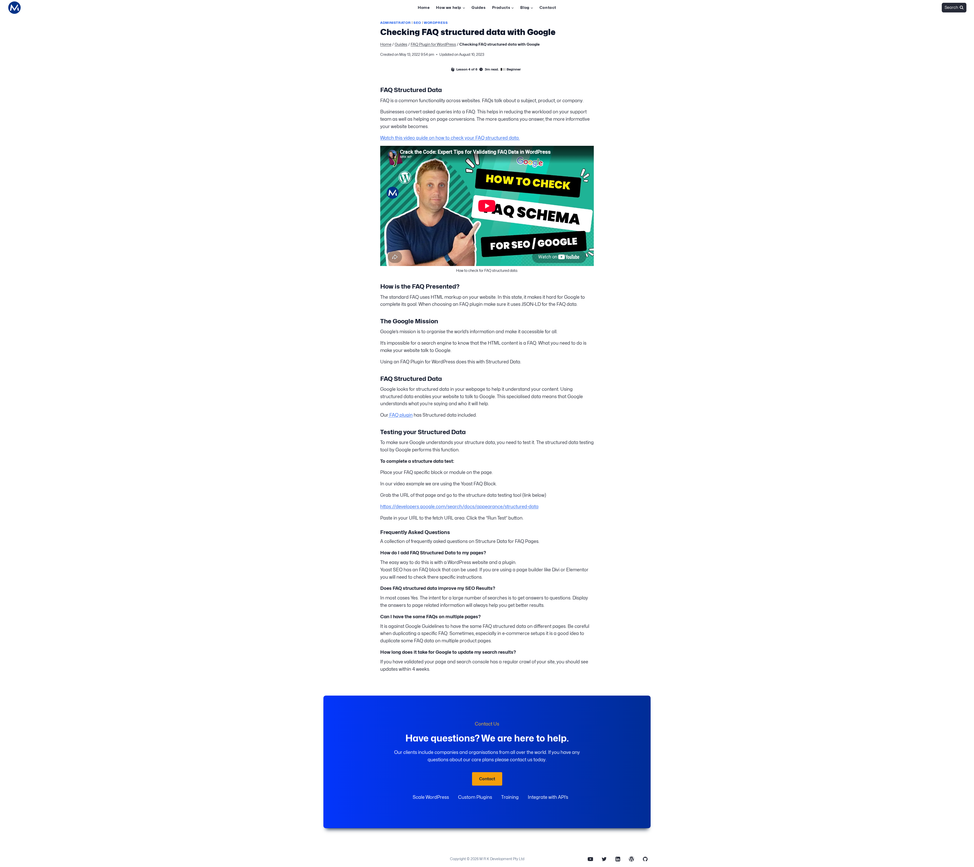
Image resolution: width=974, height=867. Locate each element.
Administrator (395, 23)
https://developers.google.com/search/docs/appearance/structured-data (459, 506)
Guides (479, 7)
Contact (548, 7)
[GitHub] (645, 859)
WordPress (436, 23)
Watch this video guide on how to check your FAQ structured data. (450, 137)
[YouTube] (590, 859)
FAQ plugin (400, 415)
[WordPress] (631, 859)
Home (424, 7)
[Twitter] (604, 859)
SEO (417, 23)
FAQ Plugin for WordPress (433, 44)
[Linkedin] (617, 859)
